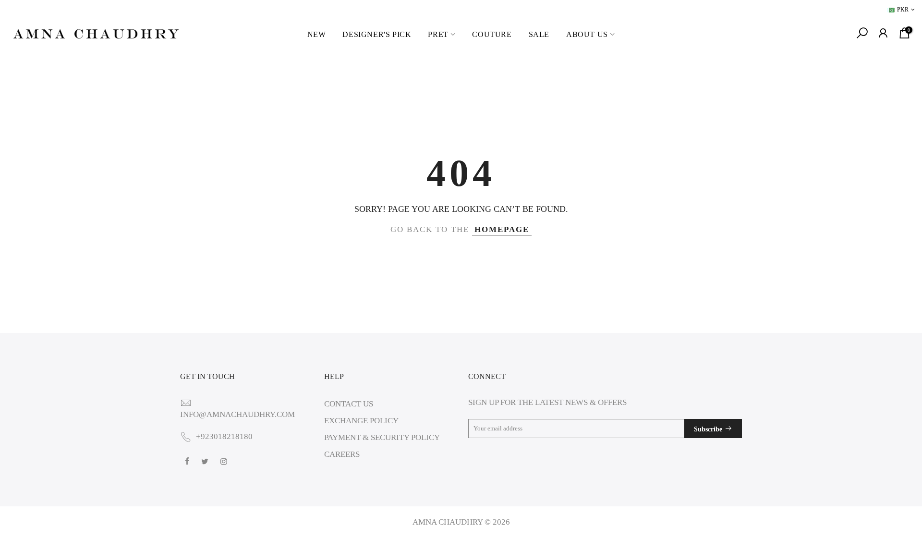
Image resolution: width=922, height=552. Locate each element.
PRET (438, 34)
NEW (316, 34)
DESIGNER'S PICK (376, 34)
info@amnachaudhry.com (237, 414)
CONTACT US (348, 403)
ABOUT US (587, 34)
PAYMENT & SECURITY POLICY (382, 437)
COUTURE (491, 34)
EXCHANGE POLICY (361, 420)
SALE (539, 34)
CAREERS (342, 454)
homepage (501, 229)
